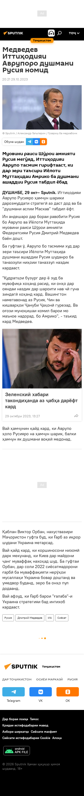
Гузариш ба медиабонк (62, 133)
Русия (8, 617)
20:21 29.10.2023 (15, 79)
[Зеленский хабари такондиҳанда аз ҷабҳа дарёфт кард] (42, 358)
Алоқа (57, 738)
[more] (76, 415)
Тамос (34, 719)
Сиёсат (61, 617)
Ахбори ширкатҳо (15, 731)
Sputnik (10, 133)
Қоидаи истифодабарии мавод (25, 725)
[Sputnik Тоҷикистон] (14, 35)
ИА (50, 617)
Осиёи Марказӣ (49, 679)
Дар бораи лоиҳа (15, 719)
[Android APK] (16, 751)
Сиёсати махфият (44, 731)
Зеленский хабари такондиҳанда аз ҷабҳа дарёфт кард (41, 400)
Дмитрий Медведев (30, 617)
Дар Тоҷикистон (17, 679)
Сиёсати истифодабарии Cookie (26, 738)
